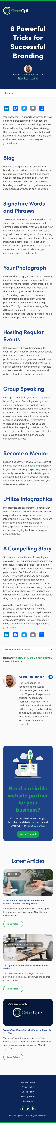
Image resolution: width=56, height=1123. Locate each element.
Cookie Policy (28, 1092)
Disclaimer (28, 1101)
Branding (23, 78)
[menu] (28, 93)
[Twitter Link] (28, 1108)
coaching (35, 465)
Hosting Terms (28, 1096)
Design (34, 78)
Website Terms (28, 1082)
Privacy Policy (28, 1087)
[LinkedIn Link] (33, 1108)
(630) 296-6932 (36, 825)
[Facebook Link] (22, 1108)
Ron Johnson (32, 74)
